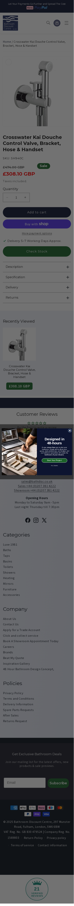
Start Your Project (54, 460)
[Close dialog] (69, 430)
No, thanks (54, 465)
